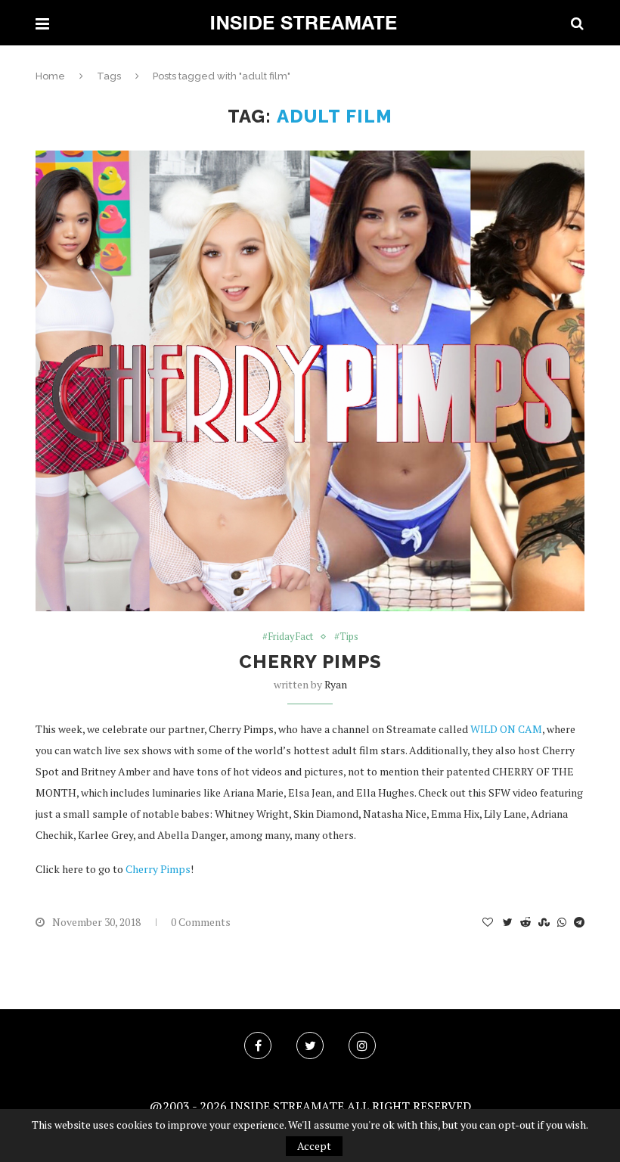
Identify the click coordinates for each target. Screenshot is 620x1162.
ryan (335, 684)
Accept (314, 1146)
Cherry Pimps (310, 662)
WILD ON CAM (506, 729)
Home (50, 76)
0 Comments (201, 922)
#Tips (346, 637)
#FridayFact (287, 637)
